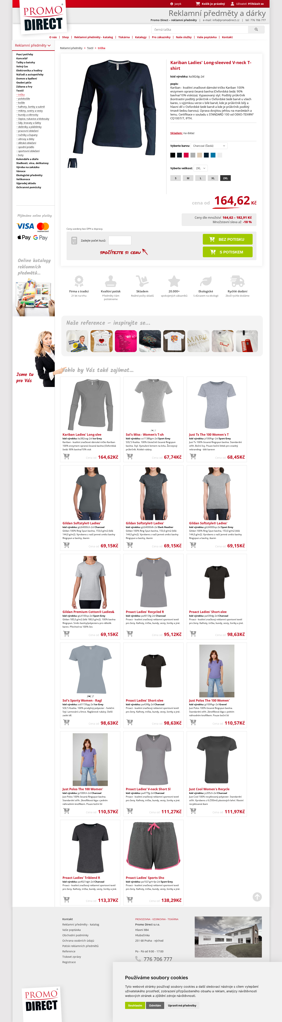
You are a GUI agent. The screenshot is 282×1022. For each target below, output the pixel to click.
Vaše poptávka (207, 37)
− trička (20, 94)
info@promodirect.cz (226, 20)
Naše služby (184, 37)
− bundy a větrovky (27, 114)
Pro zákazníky (161, 37)
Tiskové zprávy (71, 956)
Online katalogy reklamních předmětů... (34, 267)
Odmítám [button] (155, 1005)
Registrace (69, 962)
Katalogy (141, 37)
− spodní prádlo (25, 147)
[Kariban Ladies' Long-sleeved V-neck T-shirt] (115, 155)
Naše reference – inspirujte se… (108, 323)
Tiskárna (124, 37)
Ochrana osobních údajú (78, 940)
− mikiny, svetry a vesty (29, 110)
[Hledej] (256, 30)
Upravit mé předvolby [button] (182, 1005)
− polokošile (23, 98)
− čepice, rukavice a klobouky (32, 118)
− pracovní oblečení (27, 131)
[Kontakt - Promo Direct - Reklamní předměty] (228, 956)
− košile (20, 102)
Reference (68, 951)
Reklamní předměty (31, 45)
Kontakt (227, 37)
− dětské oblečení (26, 143)
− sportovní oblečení (28, 151)
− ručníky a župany (27, 135)
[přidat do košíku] (66, 456)
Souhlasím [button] (135, 1005)
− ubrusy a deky (25, 139)
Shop (65, 37)
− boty (20, 155)
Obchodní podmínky (75, 935)
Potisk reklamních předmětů (80, 946)
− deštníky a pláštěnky (29, 127)
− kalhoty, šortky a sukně (30, 106)
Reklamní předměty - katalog (93, 37)
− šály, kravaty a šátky (28, 123)
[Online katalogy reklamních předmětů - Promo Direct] (36, 315)
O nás (53, 37)
